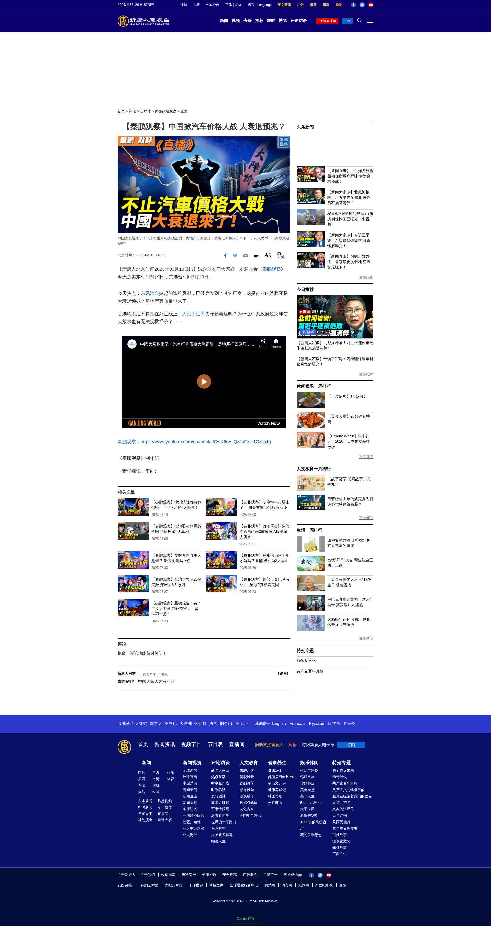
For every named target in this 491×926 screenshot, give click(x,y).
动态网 (286, 885)
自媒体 (145, 111)
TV (348, 21)
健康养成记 (277, 790)
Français (297, 723)
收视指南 (168, 875)
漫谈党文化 (341, 841)
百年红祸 (339, 815)
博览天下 (145, 813)
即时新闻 (145, 807)
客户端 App (293, 875)
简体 (238, 5)
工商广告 (339, 854)
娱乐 (170, 772)
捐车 (326, 5)
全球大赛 (165, 820)
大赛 (196, 5)
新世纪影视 (324, 885)
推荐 (259, 20)
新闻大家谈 (220, 770)
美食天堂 (307, 790)
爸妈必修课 (249, 803)
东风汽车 (150, 293)
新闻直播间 (328, 21)
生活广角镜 (309, 770)
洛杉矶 (171, 723)
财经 (156, 785)
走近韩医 (275, 803)
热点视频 (165, 801)
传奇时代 (339, 777)
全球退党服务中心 (244, 885)
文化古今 (247, 809)
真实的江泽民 (343, 809)
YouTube (370, 4)
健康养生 (277, 762)
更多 (342, 885)
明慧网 (269, 885)
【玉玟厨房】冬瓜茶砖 (346, 396)
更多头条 (366, 277)
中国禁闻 (190, 783)
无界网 (303, 885)
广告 (300, 5)
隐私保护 (189, 875)
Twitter (362, 4)
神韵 (183, 5)
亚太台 (242, 723)
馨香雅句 (247, 790)
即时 (271, 20)
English (279, 723)
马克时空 (218, 828)
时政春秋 (218, 790)
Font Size (268, 254)
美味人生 (307, 796)
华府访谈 (190, 809)
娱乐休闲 (309, 762)
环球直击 (190, 777)
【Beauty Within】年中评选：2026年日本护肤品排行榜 (348, 441)
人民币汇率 (193, 313)
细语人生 (218, 841)
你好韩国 (307, 783)
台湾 (156, 779)
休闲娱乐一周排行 (314, 386)
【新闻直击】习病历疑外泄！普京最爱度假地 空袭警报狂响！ (349, 261)
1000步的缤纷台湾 (313, 825)
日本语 (334, 723)
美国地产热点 (250, 815)
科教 (156, 792)
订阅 (351, 744)
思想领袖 (218, 796)
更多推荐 (366, 374)
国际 (141, 772)
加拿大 (156, 723)
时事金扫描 (220, 783)
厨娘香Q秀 (308, 815)
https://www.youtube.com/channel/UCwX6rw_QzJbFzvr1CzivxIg (206, 441)
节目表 (215, 744)
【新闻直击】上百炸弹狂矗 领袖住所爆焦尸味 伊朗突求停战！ (350, 176)
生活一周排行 (309, 530)
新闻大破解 (220, 803)
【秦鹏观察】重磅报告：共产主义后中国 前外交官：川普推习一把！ (176, 608)
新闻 (224, 20)
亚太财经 (190, 835)
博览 (283, 20)
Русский (316, 723)
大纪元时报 (174, 885)
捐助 (313, 5)
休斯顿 (200, 723)
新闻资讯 (164, 744)
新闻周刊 (190, 803)
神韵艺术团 (150, 885)
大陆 (141, 792)
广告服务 (250, 875)
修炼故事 (339, 847)
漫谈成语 (247, 796)
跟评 (283, 673)
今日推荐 (305, 289)
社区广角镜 (192, 822)
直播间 (236, 744)
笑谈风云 (247, 777)
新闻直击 (190, 796)
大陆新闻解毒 (222, 835)
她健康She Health (282, 777)
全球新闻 (190, 770)
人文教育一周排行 (314, 468)
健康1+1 (274, 770)
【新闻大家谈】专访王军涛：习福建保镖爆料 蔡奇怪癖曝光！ (349, 240)
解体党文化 (306, 660)
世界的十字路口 (223, 822)
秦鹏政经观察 (165, 111)
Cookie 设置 (245, 919)
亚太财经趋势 (193, 828)
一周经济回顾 (193, 815)
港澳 (156, 772)
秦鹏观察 (271, 269)
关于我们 (148, 875)
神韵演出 (145, 820)
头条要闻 (145, 801)
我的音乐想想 (311, 835)
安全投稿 (229, 875)
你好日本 (307, 777)
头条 (247, 20)
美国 (141, 779)
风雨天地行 (341, 822)
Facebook (353, 4)
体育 (170, 779)
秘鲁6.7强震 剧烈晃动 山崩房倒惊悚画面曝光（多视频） (350, 218)
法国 (213, 723)
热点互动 (218, 777)
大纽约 (141, 723)
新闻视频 (192, 762)
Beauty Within (311, 803)
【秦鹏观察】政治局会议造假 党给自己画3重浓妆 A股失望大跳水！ (264, 531)
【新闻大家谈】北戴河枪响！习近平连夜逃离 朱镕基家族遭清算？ (349, 197)
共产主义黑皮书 (345, 828)
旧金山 (226, 723)
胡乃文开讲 (277, 783)
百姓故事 (339, 835)
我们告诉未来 (343, 770)
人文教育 (249, 762)
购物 (339, 5)
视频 (236, 20)
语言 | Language (260, 5)
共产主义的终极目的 (348, 790)
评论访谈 (299, 20)
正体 (228, 5)
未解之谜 (247, 770)
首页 (121, 111)
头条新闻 (305, 126)
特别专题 (305, 650)
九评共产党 (341, 803)
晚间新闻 (190, 790)
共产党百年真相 (310, 671)
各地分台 (212, 5)
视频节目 (191, 744)
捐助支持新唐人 (269, 744)
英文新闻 (284, 5)
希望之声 (216, 885)
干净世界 (196, 885)
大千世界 (307, 809)
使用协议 (209, 875)
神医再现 (275, 796)
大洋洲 (186, 723)
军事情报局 (220, 809)
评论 (132, 111)
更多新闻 (366, 457)
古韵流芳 (247, 783)
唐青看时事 (220, 815)
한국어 (350, 723)
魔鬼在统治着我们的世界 (352, 796)
